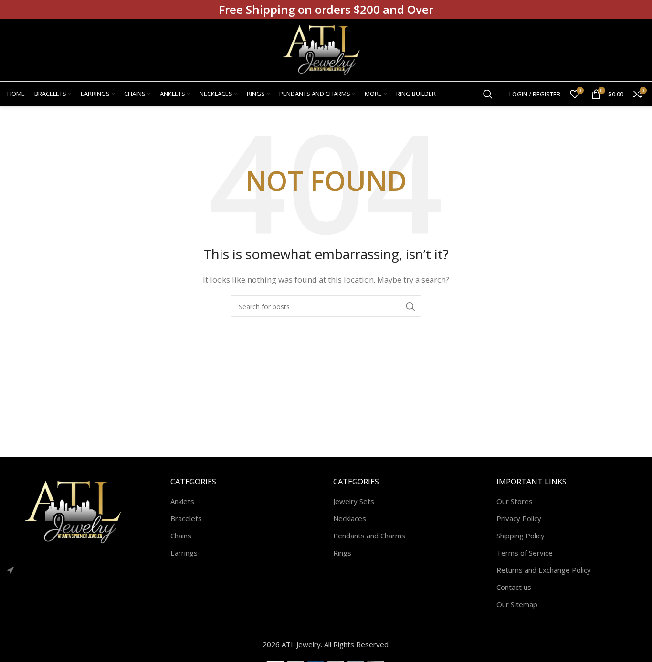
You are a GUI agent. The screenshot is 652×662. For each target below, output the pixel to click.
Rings (342, 552)
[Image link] (78, 511)
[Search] (487, 94)
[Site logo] (326, 49)
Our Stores (514, 501)
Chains (180, 535)
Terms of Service (524, 552)
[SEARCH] (410, 306)
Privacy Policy (518, 518)
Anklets (182, 501)
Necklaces (349, 518)
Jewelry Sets (353, 501)
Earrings (184, 552)
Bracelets (186, 518)
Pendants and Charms (369, 535)
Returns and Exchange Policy (543, 570)
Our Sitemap (516, 604)
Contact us (513, 587)
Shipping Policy (520, 535)
